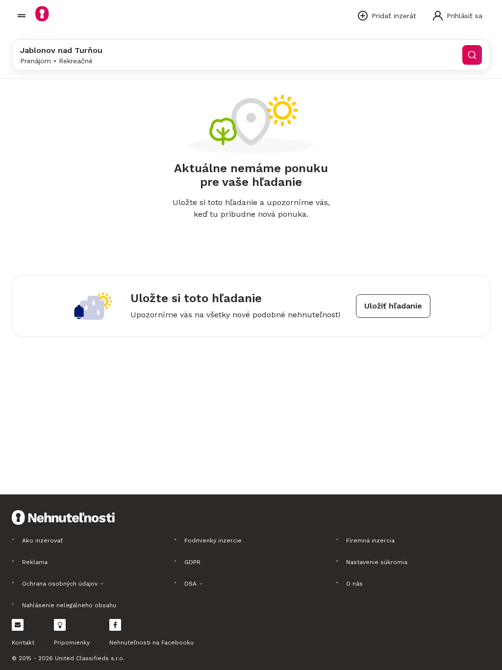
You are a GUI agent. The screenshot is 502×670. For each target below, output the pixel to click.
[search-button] (472, 55)
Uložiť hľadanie (393, 305)
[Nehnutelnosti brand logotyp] (21, 16)
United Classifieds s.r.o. (90, 658)
